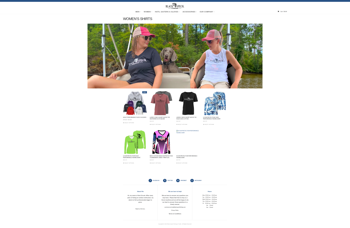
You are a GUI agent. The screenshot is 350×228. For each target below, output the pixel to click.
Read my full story (140, 209)
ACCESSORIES (189, 11)
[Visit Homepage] (175, 5)
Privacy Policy (175, 210)
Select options (129, 122)
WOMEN (147, 11)
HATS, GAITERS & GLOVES (166, 11)
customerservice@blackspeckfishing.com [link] (175, 207)
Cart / (283, 11)
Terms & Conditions (175, 213)
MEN (137, 11)
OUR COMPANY (206, 11)
